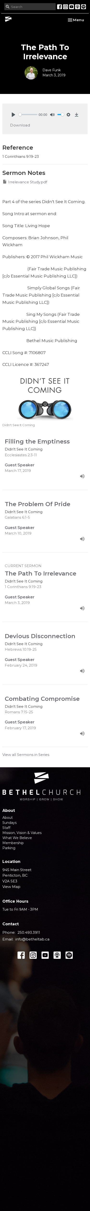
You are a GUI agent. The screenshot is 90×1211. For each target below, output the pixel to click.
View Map (11, 886)
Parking (8, 848)
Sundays (9, 823)
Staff (6, 828)
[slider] (27, 114)
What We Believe (17, 838)
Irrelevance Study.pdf (27, 182)
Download (20, 125)
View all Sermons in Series (25, 754)
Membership (13, 843)
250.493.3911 (29, 932)
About (7, 817)
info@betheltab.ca (32, 939)
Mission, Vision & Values (22, 833)
